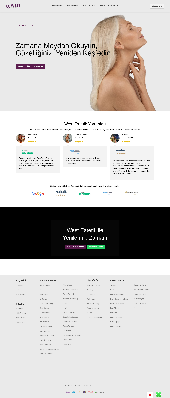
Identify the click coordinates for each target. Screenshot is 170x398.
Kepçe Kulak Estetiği (70, 299)
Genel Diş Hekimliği (93, 285)
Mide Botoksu (21, 313)
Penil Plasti (114, 308)
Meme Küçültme (69, 285)
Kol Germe (43, 299)
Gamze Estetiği (69, 312)
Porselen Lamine (93, 308)
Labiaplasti (67, 344)
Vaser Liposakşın (46, 326)
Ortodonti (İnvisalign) (94, 317)
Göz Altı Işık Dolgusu (70, 317)
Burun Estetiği (68, 294)
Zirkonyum (91, 294)
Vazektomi (114, 285)
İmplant (89, 313)
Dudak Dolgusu (68, 326)
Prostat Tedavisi (140, 303)
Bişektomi (67, 331)
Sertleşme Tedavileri (141, 289)
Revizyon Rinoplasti (47, 335)
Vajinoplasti (67, 340)
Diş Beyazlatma (92, 299)
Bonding (90, 290)
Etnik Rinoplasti (45, 340)
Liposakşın (44, 294)
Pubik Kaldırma (45, 322)
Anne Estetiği (45, 331)
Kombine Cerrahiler (117, 304)
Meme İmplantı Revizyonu (49, 349)
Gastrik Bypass (21, 322)
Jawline (66, 303)
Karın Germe (44, 308)
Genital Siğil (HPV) (117, 294)
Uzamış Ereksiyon (140, 285)
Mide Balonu (20, 318)
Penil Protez (114, 313)
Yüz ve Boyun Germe (70, 289)
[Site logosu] (13, 6)
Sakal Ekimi (20, 285)
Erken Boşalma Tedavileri (119, 299)
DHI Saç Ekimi (21, 290)
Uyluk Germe (44, 317)
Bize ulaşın (157, 6)
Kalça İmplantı (45, 313)
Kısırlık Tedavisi (116, 290)
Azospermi (138, 308)
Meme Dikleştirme (46, 354)
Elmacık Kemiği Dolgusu (72, 335)
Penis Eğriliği (115, 322)
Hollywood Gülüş (93, 304)
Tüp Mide (19, 309)
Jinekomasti (44, 290)
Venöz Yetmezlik (140, 294)
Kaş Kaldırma (68, 308)
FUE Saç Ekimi (21, 294)
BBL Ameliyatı (45, 285)
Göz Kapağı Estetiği (70, 321)
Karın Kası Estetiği (46, 304)
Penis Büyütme (116, 317)
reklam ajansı (100, 386)
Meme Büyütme (46, 345)
